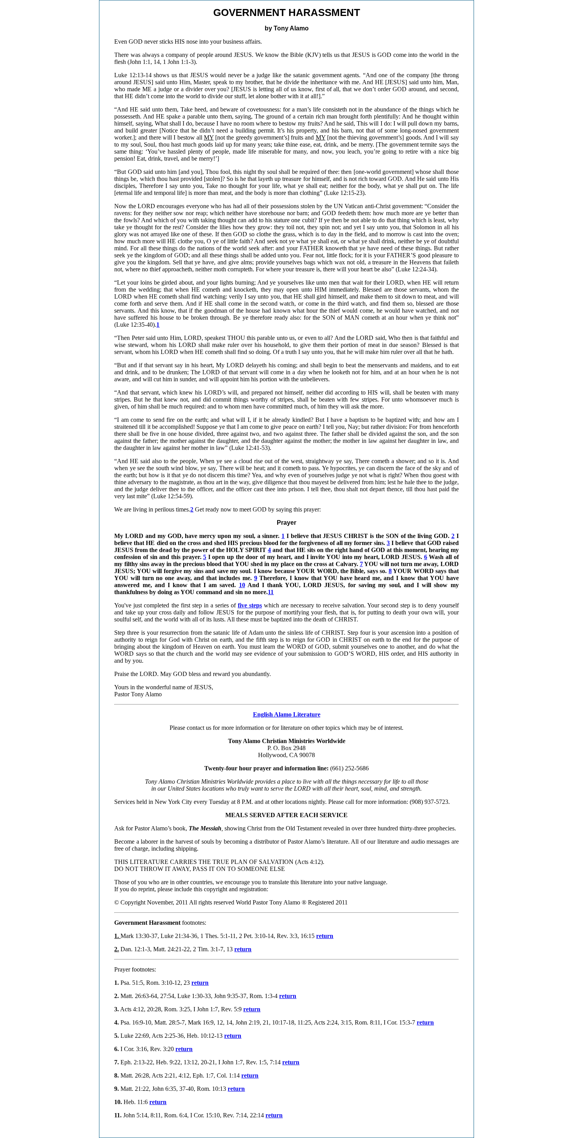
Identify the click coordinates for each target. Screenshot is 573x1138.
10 (242, 585)
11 (271, 592)
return (324, 936)
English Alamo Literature (286, 714)
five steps (250, 605)
